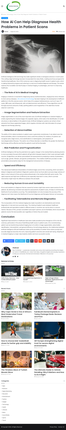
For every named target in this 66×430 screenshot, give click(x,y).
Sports (4, 417)
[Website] (14, 257)
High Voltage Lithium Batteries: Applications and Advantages (54, 279)
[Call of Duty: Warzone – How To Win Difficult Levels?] (11, 271)
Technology (10, 14)
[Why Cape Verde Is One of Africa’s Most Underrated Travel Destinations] (16, 301)
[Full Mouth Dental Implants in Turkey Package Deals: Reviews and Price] (49, 301)
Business (4, 388)
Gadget (4, 401)
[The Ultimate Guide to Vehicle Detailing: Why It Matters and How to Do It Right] (49, 359)
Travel (4, 420)
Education (5, 394)
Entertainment (6, 396)
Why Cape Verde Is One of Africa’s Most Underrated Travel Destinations (16, 314)
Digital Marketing (7, 391)
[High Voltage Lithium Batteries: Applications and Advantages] (55, 271)
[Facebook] (16, 257)
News (3, 412)
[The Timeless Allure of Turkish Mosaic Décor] (16, 359)
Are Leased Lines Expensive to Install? (32, 278)
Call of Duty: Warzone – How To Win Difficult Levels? (10, 278)
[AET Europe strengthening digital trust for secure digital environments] (49, 330)
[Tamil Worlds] (13, 6)
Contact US (61, 427)
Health (4, 407)
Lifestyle (4, 409)
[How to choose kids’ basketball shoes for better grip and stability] (16, 330)
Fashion (4, 399)
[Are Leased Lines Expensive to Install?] (33, 271)
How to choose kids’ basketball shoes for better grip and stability (16, 342)
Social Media (5, 415)
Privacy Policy (53, 427)
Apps (3, 386)
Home (4, 14)
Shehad (6, 31)
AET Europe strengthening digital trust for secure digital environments (48, 343)
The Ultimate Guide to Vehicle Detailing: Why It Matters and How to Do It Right (49, 372)
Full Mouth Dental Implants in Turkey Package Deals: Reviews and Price (48, 314)
